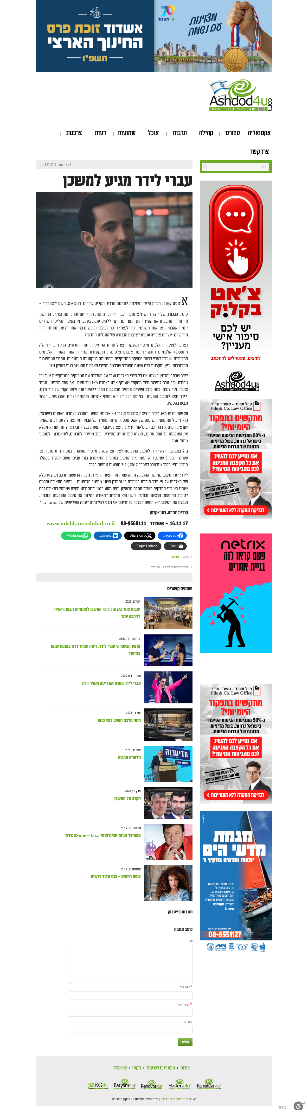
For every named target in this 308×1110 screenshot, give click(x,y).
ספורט (232, 133)
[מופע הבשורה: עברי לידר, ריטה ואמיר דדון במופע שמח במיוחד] (166, 650)
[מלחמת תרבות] (166, 764)
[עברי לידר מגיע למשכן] (114, 244)
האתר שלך (187, 1021)
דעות (100, 133)
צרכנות (74, 133)
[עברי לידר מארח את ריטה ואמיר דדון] (166, 687)
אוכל (153, 133)
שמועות (127, 133)
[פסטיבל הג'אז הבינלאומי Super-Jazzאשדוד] (166, 842)
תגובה (189, 941)
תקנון (136, 1068)
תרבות (180, 133)
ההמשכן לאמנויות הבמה (177, 567)
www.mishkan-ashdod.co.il (80, 523)
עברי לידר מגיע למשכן (127, 181)
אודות (185, 1068)
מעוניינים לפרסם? (160, 1068)
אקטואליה (259, 133)
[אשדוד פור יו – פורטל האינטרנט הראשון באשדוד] (240, 94)
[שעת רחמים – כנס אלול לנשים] (166, 883)
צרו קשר (259, 152)
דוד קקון (175, 556)
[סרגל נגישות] (300, 1105)
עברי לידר (155, 567)
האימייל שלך (183, 1004)
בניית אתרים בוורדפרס (174, 1099)
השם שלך (185, 987)
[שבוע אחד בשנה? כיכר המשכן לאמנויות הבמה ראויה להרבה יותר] (166, 613)
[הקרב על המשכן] (166, 803)
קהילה (206, 133)
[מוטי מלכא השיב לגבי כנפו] (166, 725)
